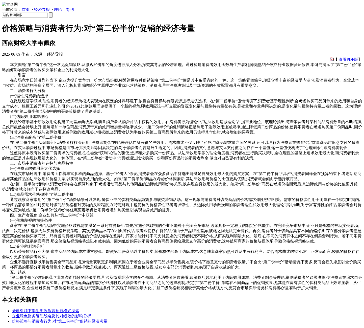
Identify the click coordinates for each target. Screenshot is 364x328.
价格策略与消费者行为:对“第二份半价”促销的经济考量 (59, 321)
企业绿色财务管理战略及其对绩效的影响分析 (51, 316)
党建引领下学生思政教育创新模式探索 (45, 311)
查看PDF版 (348, 59)
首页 (26, 9)
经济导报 (42, 9)
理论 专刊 (64, 9)
